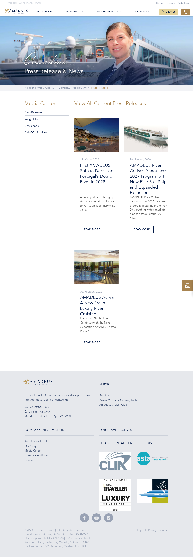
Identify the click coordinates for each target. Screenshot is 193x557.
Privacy (152, 530)
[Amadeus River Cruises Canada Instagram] (109, 517)
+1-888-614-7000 (39, 412)
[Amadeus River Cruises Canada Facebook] (84, 517)
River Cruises (45, 11)
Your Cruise (142, 11)
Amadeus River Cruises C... (40, 88)
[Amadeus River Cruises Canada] (59, 383)
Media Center (81, 88)
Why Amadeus (75, 11)
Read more (92, 229)
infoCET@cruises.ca (41, 407)
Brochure (171, 3)
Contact (163, 530)
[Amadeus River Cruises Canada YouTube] (96, 517)
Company (64, 88)
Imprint (142, 530)
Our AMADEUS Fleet (109, 11)
